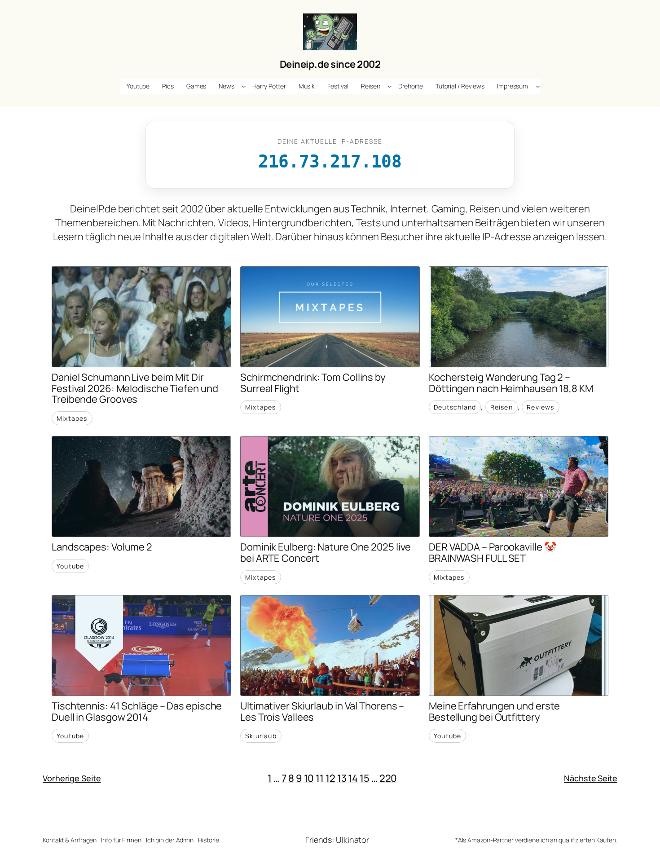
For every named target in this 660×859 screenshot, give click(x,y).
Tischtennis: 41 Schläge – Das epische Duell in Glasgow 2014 (137, 711)
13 (342, 778)
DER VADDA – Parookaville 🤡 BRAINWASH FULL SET (492, 553)
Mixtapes (72, 418)
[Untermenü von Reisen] (390, 86)
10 (309, 778)
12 (330, 778)
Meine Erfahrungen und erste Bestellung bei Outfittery (494, 711)
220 (388, 778)
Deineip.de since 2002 (330, 64)
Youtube (70, 566)
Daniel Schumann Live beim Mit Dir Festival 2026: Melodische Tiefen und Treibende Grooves (135, 388)
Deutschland (455, 407)
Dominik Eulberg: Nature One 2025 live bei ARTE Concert (325, 553)
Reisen (501, 407)
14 (353, 778)
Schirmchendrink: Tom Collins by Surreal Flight (313, 383)
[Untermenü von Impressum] (538, 86)
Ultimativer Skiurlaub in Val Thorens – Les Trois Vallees (322, 711)
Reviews (540, 407)
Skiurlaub (261, 735)
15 (365, 778)
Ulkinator (352, 839)
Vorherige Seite (72, 778)
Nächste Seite (590, 778)
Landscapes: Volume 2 (102, 547)
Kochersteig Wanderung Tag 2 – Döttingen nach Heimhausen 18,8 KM (511, 383)
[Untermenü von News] (244, 86)
